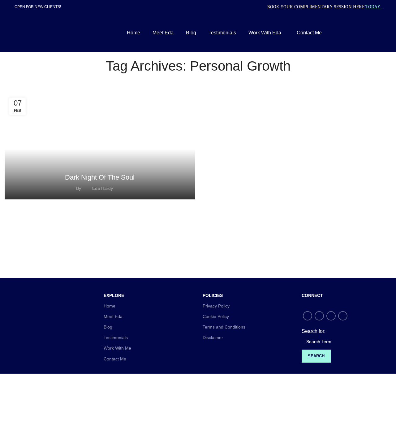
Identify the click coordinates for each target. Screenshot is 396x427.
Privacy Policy (216, 305)
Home (109, 305)
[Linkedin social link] (377, 33)
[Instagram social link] (363, 33)
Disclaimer (213, 337)
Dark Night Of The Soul (100, 177)
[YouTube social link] (370, 33)
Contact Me (115, 358)
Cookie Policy (216, 316)
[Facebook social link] (356, 33)
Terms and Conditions (224, 327)
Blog (108, 327)
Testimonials (116, 337)
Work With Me (117, 348)
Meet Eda (113, 316)
